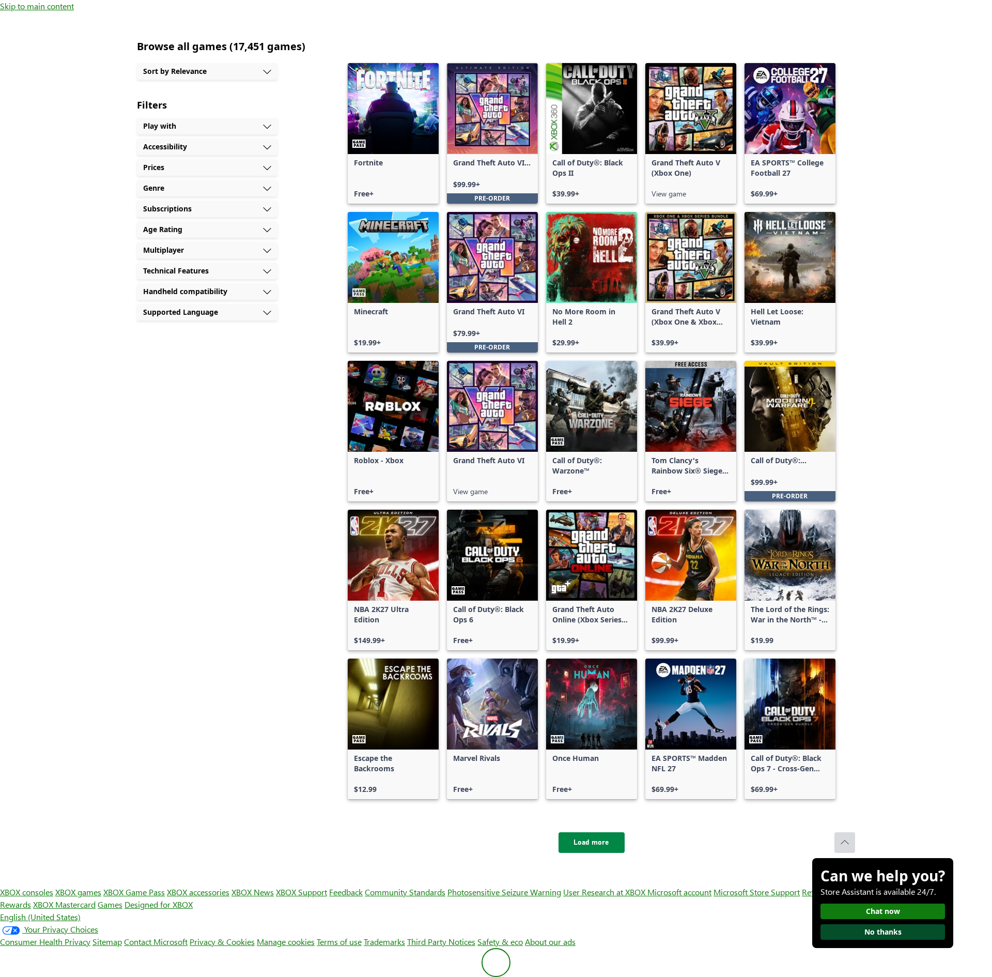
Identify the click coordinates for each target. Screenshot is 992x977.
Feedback (346, 892)
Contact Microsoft (156, 941)
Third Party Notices (441, 941)
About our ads (550, 941)
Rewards (15, 904)
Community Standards (405, 892)
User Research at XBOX (605, 892)
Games (110, 904)
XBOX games (78, 892)
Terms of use (339, 941)
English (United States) (40, 916)
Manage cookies (286, 941)
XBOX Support (301, 892)
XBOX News (252, 892)
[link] (393, 133)
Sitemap (107, 941)
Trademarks (384, 941)
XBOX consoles (26, 892)
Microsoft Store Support (757, 892)
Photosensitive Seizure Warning (504, 892)
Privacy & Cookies (222, 941)
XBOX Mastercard (64, 904)
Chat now (883, 911)
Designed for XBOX (159, 904)
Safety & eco (500, 941)
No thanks (883, 932)
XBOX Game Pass (134, 892)
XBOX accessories (198, 892)
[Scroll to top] (844, 842)
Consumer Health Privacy (45, 941)
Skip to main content (37, 6)
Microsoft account (679, 892)
